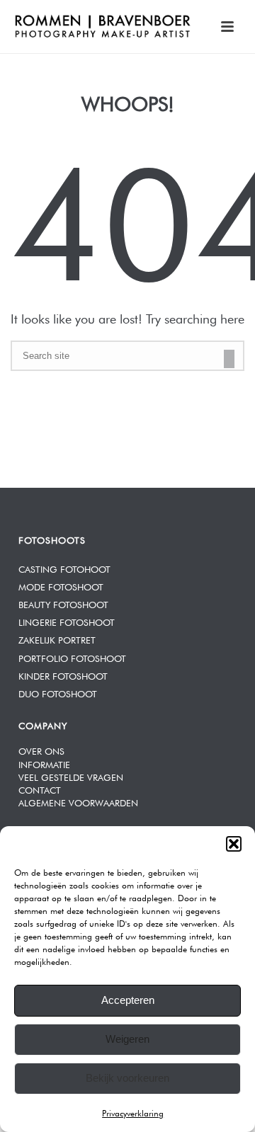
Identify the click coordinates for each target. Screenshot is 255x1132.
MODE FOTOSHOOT (60, 585)
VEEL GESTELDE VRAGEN (70, 776)
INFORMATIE (44, 763)
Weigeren (127, 1039)
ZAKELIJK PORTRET (57, 638)
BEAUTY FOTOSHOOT (63, 603)
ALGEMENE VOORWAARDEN (78, 801)
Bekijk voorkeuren (127, 1078)
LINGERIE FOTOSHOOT (66, 621)
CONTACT (39, 789)
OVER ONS (41, 750)
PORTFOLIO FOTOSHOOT (72, 657)
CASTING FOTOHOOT (64, 568)
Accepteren (127, 1000)
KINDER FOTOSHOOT (63, 675)
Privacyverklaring (133, 1112)
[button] (234, 844)
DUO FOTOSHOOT (57, 692)
